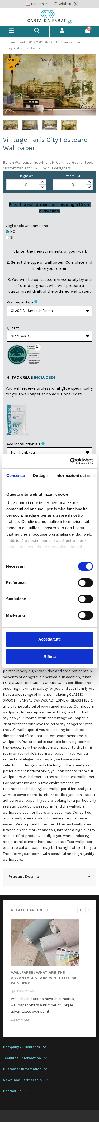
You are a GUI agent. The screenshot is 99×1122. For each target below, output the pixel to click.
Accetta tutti (49, 639)
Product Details (23, 876)
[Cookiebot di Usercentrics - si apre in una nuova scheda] (70, 461)
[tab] (49, 877)
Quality (13, 328)
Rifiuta (50, 656)
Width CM (73, 176)
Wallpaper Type (20, 302)
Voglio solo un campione (27, 226)
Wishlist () (68, 4)
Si (11, 237)
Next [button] (88, 910)
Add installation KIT (23, 444)
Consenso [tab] (15, 475)
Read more (20, 1020)
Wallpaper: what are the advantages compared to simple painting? (46, 978)
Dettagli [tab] (40, 475)
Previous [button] (80, 910)
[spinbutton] (26, 185)
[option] (49, 975)
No (12, 231)
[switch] (85, 582)
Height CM (26, 176)
